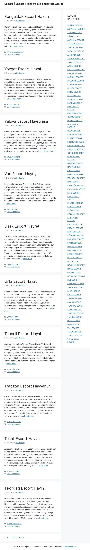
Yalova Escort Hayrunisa (26, 121)
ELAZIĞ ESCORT (74, 138)
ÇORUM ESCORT (74, 117)
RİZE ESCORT (73, 280)
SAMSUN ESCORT (75, 287)
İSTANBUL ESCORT (76, 178)
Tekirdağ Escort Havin (24, 488)
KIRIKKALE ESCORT (76, 214)
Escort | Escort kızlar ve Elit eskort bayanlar (33, 3)
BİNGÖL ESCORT (74, 88)
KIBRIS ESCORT (74, 207)
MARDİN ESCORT (75, 250)
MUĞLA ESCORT (74, 258)
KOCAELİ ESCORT (75, 228)
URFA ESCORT (12, 317)
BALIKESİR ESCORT (76, 70)
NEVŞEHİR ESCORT (76, 265)
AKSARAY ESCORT (75, 40)
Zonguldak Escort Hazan (26, 16)
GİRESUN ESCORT (75, 153)
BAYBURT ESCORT (75, 81)
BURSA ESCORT (74, 103)
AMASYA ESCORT (75, 44)
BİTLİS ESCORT (74, 92)
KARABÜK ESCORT (75, 185)
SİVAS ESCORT (74, 302)
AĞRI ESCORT (73, 36)
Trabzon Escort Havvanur (27, 386)
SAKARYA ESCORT (75, 284)
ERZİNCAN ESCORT (76, 142)
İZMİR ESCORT (73, 182)
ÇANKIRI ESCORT (75, 113)
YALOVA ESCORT (13, 157)
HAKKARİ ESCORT (75, 163)
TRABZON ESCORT (14, 422)
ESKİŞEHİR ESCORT (76, 149)
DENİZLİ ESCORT (74, 121)
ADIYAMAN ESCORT (76, 29)
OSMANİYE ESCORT (76, 276)
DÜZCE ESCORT (74, 131)
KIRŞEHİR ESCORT (75, 224)
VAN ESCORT (12, 209)
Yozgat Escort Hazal (22, 69)
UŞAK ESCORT (12, 264)
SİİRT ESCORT (73, 291)
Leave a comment (13, 54)
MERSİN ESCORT (74, 254)
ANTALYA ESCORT (75, 51)
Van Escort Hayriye (21, 173)
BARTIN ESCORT (74, 73)
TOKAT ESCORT (13, 471)
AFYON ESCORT (74, 33)
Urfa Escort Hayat (20, 281)
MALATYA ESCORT (75, 239)
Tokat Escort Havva (22, 438)
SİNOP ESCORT (74, 295)
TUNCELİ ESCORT (14, 369)
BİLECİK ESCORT (74, 84)
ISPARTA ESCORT (75, 174)
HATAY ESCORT (74, 167)
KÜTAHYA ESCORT (75, 235)
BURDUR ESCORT (75, 99)
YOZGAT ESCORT (13, 104)
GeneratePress (70, 547)
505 (15, 537)
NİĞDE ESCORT (74, 269)
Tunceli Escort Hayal (22, 333)
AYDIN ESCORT (74, 66)
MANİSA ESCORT (75, 243)
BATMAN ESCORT (75, 77)
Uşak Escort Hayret (21, 226)
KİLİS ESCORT (73, 210)
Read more (18, 46)
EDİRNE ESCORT (74, 134)
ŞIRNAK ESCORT (74, 298)
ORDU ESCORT (74, 272)
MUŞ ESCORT (73, 261)
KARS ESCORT (73, 193)
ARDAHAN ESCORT (76, 59)
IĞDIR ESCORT (73, 171)
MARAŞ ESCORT (74, 247)
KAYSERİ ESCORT (75, 203)
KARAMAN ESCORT (76, 189)
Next (21, 537)
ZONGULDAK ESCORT (15, 52)
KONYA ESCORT (74, 232)
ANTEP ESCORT (74, 55)
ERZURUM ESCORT (76, 146)
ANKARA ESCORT (75, 47)
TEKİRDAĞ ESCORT (14, 524)
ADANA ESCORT (74, 25)
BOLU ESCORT (74, 96)
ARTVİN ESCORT (74, 62)
